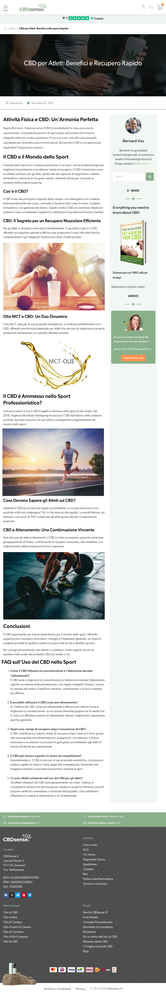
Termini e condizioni (95, 884)
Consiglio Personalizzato (97, 922)
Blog (12, 28)
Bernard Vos (133, 140)
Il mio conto (90, 845)
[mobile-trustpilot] (96, 18)
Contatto (88, 869)
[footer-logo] (17, 837)
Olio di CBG (10, 941)
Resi (85, 874)
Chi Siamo (89, 854)
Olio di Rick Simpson (15, 937)
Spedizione (90, 864)
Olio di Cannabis (13, 932)
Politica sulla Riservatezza (98, 879)
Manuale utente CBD (95, 941)
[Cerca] (150, 177)
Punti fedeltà (90, 917)
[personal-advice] (143, 7)
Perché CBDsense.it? (95, 912)
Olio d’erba (10, 917)
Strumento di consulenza (98, 927)
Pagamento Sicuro (94, 859)
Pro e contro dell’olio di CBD (100, 937)
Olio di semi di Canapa (17, 927)
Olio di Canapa (12, 922)
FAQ (86, 850)
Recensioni (89, 932)
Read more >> (143, 163)
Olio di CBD (10, 912)
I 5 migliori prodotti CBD (98, 946)
